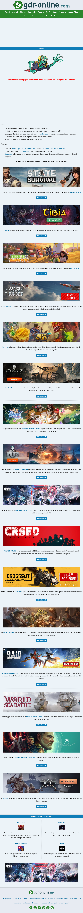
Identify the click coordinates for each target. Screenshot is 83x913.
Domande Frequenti (39, 903)
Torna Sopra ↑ (64, 903)
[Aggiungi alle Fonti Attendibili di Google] (48, 909)
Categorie (32, 12)
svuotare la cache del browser (54, 148)
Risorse (49, 816)
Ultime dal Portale (52, 16)
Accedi (6, 12)
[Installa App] (44, 909)
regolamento (43, 134)
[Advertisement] (41, 32)
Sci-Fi (48, 12)
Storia (55, 12)
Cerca (40, 16)
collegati (26, 151)
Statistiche (27, 903)
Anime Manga (74, 12)
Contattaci (8, 154)
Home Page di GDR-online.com (23, 148)
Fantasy (41, 12)
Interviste (39, 816)
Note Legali (52, 903)
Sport (26, 16)
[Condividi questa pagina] (52, 909)
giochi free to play (51, 898)
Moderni (63, 12)
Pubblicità (17, 903)
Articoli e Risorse (19, 12)
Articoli (33, 816)
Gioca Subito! (41, 198)
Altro (32, 16)
